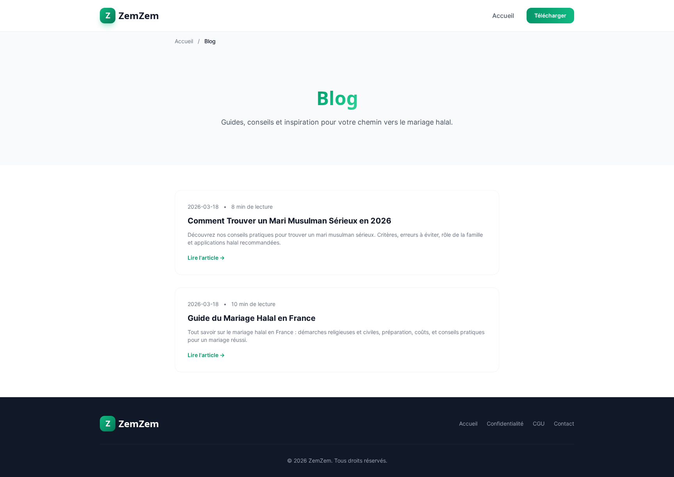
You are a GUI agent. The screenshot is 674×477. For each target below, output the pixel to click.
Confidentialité (505, 423)
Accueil (503, 15)
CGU (539, 423)
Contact (564, 423)
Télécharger (550, 15)
